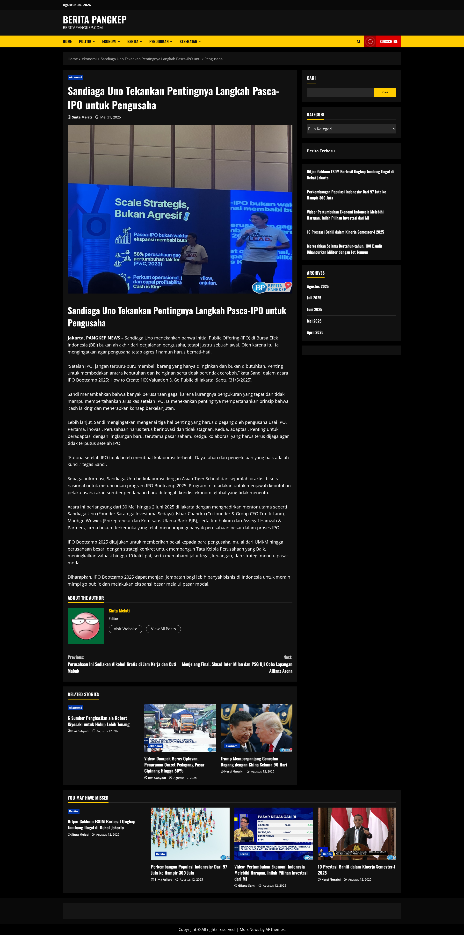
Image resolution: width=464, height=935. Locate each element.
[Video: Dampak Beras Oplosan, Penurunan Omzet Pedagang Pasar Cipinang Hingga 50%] (180, 728)
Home (67, 41)
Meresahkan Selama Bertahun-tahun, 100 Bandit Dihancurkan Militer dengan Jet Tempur (344, 249)
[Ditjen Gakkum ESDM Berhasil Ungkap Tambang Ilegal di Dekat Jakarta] (107, 811)
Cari (311, 78)
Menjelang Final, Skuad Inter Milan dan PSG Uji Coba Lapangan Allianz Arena (237, 664)
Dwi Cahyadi (80, 731)
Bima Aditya (163, 879)
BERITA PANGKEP (95, 19)
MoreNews (249, 929)
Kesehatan (188, 41)
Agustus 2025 (318, 286)
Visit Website (125, 629)
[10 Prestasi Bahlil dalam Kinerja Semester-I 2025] (357, 834)
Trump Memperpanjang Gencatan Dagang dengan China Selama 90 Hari (254, 761)
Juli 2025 (314, 298)
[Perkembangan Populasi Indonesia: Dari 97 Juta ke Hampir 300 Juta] (190, 834)
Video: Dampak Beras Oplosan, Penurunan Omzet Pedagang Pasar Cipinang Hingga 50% (174, 764)
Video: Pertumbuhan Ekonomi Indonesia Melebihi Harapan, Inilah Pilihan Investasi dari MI (345, 215)
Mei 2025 (314, 321)
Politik (85, 41)
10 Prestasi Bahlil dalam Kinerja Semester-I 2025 (345, 232)
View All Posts (163, 629)
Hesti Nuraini (234, 771)
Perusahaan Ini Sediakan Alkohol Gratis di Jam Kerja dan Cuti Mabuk (122, 664)
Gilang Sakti (246, 885)
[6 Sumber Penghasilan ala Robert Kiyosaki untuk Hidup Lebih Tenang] (103, 707)
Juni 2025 (314, 309)
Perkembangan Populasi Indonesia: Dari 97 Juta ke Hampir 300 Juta (189, 869)
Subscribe (389, 41)
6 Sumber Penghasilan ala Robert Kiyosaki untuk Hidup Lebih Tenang (99, 721)
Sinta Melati (82, 117)
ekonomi (109, 41)
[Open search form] (359, 41)
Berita (132, 41)
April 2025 (315, 332)
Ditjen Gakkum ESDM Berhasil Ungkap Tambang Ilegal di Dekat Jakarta (101, 824)
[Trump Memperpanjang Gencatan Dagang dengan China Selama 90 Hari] (256, 728)
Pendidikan (159, 41)
